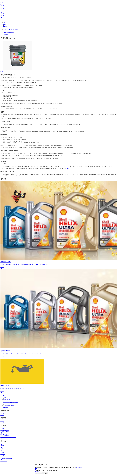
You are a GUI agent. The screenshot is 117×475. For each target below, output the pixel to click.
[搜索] (58, 18)
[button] (58, 9)
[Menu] (58, 19)
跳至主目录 (2, 1)
